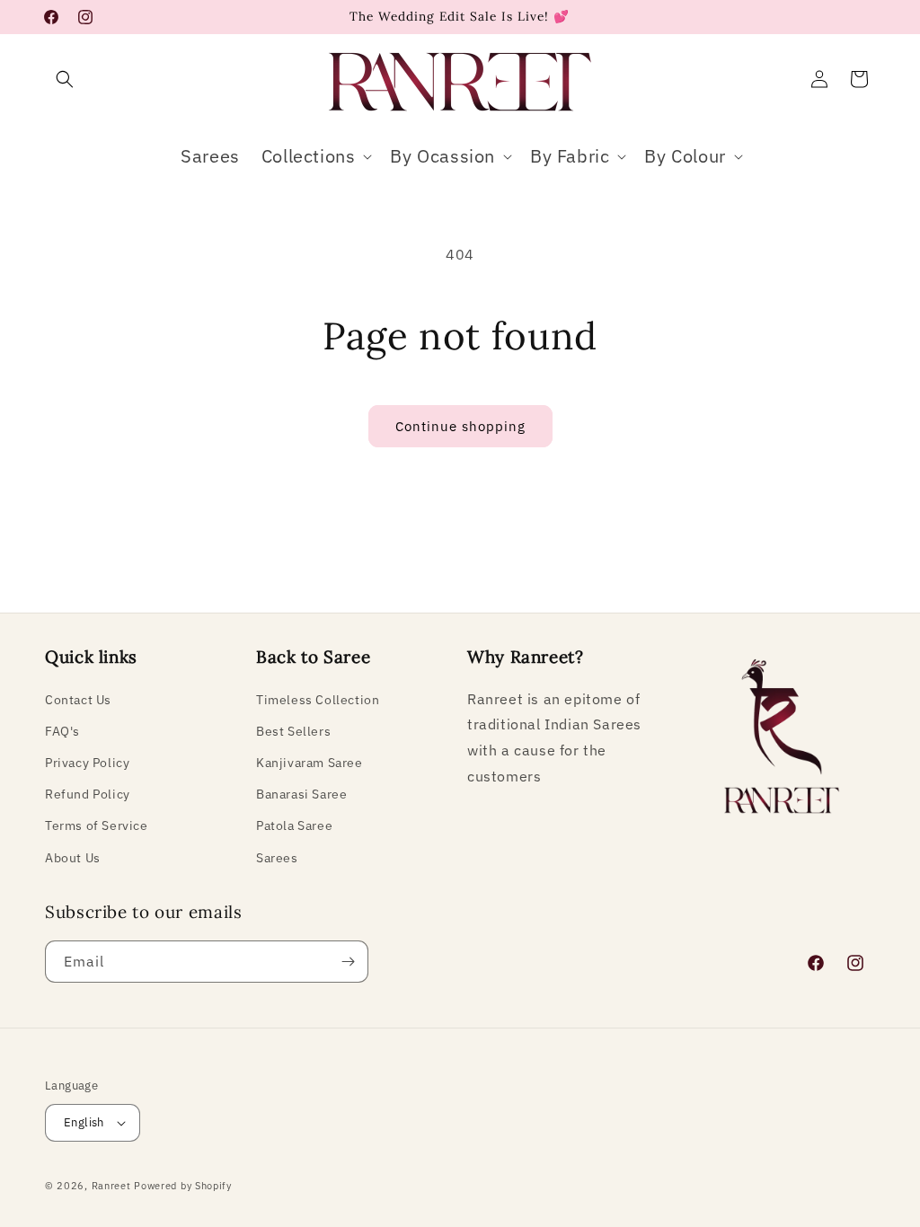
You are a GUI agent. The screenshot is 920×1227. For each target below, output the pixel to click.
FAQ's (62, 731)
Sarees (277, 858)
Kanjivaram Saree (309, 763)
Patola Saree (294, 825)
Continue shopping (460, 426)
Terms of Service (96, 825)
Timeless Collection (317, 700)
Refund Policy (87, 794)
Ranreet (111, 1185)
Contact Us (78, 700)
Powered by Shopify (183, 1185)
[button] (64, 79)
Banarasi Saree (301, 794)
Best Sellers (293, 731)
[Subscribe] (347, 961)
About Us (73, 858)
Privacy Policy (87, 763)
